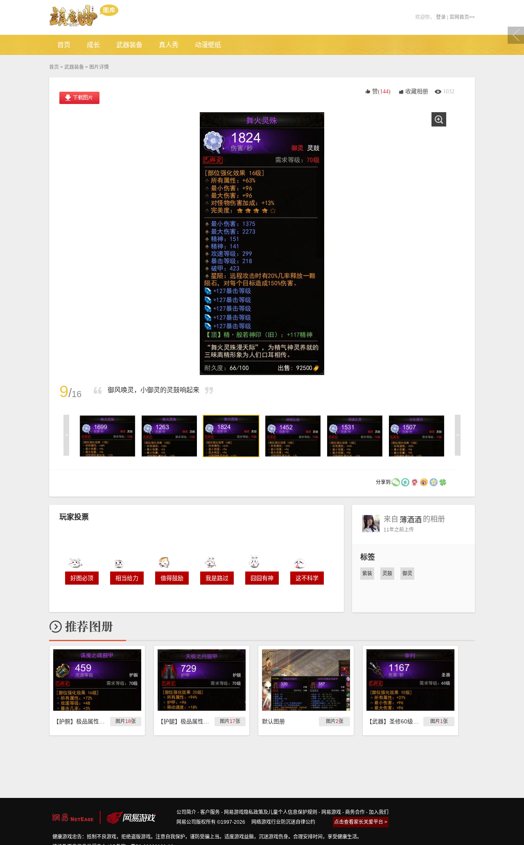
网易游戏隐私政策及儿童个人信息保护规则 (270, 812)
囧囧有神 (262, 578)
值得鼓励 (171, 578)
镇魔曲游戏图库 (95, 17)
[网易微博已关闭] (415, 482)
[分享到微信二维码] (396, 482)
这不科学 (307, 578)
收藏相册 (416, 91)
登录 (441, 17)
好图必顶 (81, 578)
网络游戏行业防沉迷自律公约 (283, 822)
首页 (54, 67)
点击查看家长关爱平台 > (360, 822)
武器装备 (74, 67)
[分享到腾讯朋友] (443, 482)
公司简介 (186, 812)
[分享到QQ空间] (433, 482)
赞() (381, 91)
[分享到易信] (405, 482)
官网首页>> (462, 17)
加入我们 (378, 812)
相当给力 (126, 578)
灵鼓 (387, 573)
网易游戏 (331, 812)
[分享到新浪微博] (424, 482)
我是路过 (217, 578)
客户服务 (210, 812)
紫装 (367, 573)
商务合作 (355, 812)
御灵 (407, 573)
